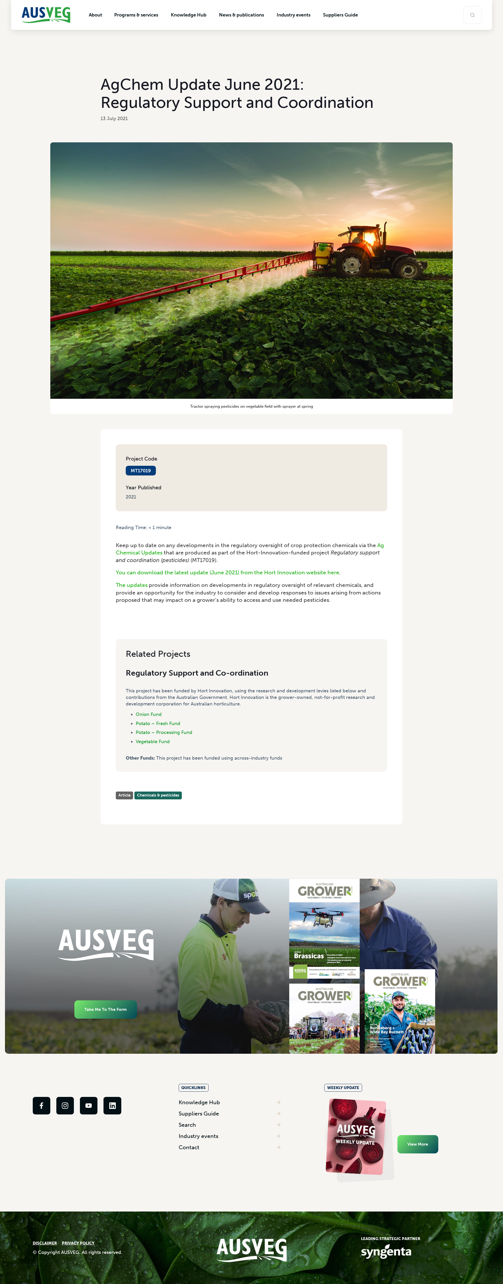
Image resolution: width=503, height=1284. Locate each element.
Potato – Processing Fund (164, 732)
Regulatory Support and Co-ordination (197, 673)
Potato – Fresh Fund (158, 723)
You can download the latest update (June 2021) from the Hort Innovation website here (227, 572)
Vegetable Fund (153, 741)
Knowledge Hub (199, 1102)
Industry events (198, 1136)
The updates (131, 585)
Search (187, 1125)
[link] (41, 1105)
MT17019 (141, 471)
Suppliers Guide (199, 1113)
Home (122, 533)
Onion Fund (149, 714)
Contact (189, 1147)
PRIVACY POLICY (78, 1243)
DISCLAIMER (45, 1243)
